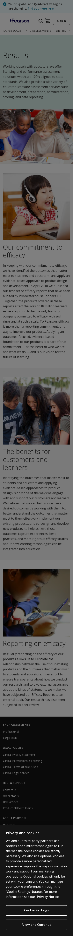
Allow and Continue (37, 925)
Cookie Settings (36, 910)
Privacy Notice (48, 897)
